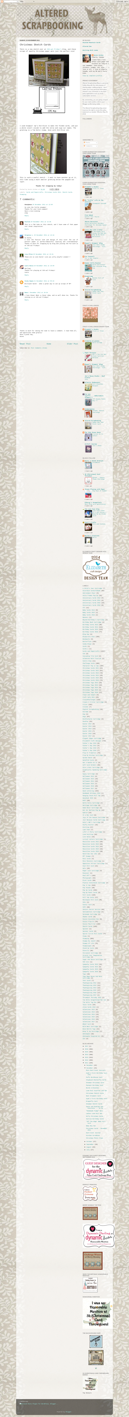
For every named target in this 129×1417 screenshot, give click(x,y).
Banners (85, 617)
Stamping (23, 194)
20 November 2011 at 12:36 (41, 222)
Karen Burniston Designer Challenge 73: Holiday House (96, 224)
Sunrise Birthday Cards (95, 1119)
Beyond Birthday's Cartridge (93, 620)
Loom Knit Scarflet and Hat (96, 1090)
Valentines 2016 (89, 1019)
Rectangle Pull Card (90, 900)
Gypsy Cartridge (89, 774)
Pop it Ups (87, 885)
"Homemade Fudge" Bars (94, 1111)
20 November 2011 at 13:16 (44, 235)
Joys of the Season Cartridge (94, 817)
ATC (84, 607)
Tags (84, 974)
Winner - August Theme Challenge (99, 478)
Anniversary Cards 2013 (91, 598)
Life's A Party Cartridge (92, 832)
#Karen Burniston (91, 221)
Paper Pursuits (90, 353)
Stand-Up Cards (88, 948)
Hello (95, 537)
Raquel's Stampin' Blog (93, 243)
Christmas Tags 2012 (90, 683)
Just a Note (97, 445)
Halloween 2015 (88, 783)
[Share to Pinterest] (58, 189)
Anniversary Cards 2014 (91, 600)
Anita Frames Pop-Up (90, 595)
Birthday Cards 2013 (90, 624)
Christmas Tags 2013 (90, 685)
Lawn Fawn (86, 829)
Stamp (85, 936)
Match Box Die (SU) (90, 854)
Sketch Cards (67, 192)
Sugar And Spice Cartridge (93, 959)
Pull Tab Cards (88, 897)
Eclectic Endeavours (92, 382)
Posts (87, 142)
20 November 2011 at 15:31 (43, 254)
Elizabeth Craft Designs (92, 741)
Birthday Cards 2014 (90, 627)
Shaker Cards (87, 917)
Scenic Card (87, 904)
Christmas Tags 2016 (90, 692)
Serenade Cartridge (90, 914)
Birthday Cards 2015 (90, 629)
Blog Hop (86, 634)
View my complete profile (92, 76)
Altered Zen (87, 46)
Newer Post (25, 344)
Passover (86, 873)
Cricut (85, 704)
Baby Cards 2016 (89, 615)
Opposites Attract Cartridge (93, 863)
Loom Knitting (88, 834)
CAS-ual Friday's (54, 49)
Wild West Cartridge (90, 1026)
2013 (87, 1057)
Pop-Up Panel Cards (90, 892)
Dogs (84, 716)
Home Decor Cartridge (91, 808)
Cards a (85, 649)
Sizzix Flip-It (88, 921)
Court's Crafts (90, 522)
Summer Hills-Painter (93, 263)
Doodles (85, 721)
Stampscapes (87, 946)
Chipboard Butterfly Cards (96, 1080)
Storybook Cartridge (90, 953)
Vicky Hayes (29, 281)
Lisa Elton (29, 254)
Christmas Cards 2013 (91, 673)
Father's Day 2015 (89, 748)
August (89, 1147)
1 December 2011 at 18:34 (38, 292)
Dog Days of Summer (100, 491)
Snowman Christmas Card (95, 1082)
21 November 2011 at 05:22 (44, 281)
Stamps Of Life (88, 943)
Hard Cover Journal (93, 1133)
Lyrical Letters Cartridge (93, 839)
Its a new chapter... (93, 258)
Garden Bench (87, 758)
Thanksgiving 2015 (89, 990)
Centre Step (87, 661)
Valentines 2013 (89, 1012)
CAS (84, 653)
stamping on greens (92, 341)
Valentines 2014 (89, 1014)
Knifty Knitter (88, 825)
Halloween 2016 (88, 786)
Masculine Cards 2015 (91, 849)
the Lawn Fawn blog (92, 509)
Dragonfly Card (91, 1101)
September (90, 1144)
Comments (88, 146)
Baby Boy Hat (91, 1126)
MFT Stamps (87, 856)
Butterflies (87, 641)
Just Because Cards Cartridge (94, 820)
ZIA (84, 1038)
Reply (27, 216)
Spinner (85, 929)
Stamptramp (89, 276)
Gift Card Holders (89, 765)
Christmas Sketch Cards (95, 1093)
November (90, 1068)
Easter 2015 (87, 731)
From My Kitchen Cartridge (93, 755)
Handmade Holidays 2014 (91, 793)
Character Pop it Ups (91, 666)
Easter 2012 (87, 724)
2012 (87, 1060)
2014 (87, 1054)
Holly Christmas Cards (94, 1116)
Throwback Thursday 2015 (92, 997)
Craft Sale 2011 (89, 697)
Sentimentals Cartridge (91, 912)
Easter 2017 (87, 736)
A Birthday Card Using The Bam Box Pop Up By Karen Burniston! (99, 234)
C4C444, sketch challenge (98, 411)
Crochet (85, 707)
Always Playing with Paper (95, 489)
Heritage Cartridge (90, 805)
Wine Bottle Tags (89, 1029)
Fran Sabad (89, 215)
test (86, 379)
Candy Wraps (87, 644)
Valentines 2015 (89, 1017)
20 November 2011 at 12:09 (42, 204)
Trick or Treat (98, 188)
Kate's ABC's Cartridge (91, 822)
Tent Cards (87, 980)
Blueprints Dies (89, 637)
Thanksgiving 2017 (89, 995)
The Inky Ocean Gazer (93, 432)
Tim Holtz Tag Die (89, 1002)
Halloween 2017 (88, 788)
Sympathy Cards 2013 (90, 964)
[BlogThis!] (52, 189)
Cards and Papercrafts (34, 192)
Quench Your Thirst (92, 217)
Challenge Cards (89, 663)
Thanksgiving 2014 (89, 988)
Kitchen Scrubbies (93, 1135)
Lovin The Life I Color (93, 230)
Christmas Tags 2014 (90, 687)
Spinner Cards (88, 931)
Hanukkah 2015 (88, 798)
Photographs (87, 878)
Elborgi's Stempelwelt (93, 502)
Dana (26, 292)
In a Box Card (88, 815)
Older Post (72, 344)
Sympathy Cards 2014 (90, 967)
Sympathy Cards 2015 (90, 969)
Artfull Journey (91, 444)
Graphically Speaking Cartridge (95, 770)
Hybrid (85, 812)
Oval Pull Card (88, 866)
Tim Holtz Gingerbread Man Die (94, 1000)
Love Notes (87, 837)
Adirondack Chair (89, 593)
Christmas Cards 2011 (53, 192)
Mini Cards (87, 858)
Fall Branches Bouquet (98, 385)
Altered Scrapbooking (93, 290)
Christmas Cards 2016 (91, 680)
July (88, 1150)
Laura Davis (29, 266)
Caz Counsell (89, 256)
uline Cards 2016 (89, 1007)
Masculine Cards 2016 (91, 851)
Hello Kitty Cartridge (91, 803)
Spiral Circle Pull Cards (92, 934)
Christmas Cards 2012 (91, 670)
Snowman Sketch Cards (94, 1104)
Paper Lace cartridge (91, 871)
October (89, 1141)
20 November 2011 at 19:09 (44, 266)
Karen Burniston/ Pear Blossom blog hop (99, 266)
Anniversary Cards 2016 (91, 605)
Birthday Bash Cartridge (92, 622)
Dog (84, 714)
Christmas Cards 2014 (91, 675)
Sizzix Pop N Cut (89, 924)
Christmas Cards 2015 (91, 678)
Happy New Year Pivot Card (98, 292)
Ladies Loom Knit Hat (94, 1113)
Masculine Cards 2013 (91, 844)
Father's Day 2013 (89, 743)
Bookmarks (86, 639)
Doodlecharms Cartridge (91, 719)
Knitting (86, 827)
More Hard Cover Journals (95, 1070)
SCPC (84, 907)
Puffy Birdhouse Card (94, 1077)
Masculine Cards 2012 (91, 841)
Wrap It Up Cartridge (91, 1031)
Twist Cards (87, 1005)
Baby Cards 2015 (89, 612)
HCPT (84, 800)
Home (49, 344)
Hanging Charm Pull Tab (91, 795)
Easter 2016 (87, 733)
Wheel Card (87, 1024)
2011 (87, 1063)
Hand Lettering (88, 791)
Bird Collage (97, 342)
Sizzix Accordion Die (91, 919)
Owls (84, 868)
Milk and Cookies (99, 524)
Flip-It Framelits (89, 753)
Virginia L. (29, 235)
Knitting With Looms (90, 50)
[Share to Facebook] (56, 189)
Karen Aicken (98, 55)
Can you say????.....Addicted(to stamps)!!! (94, 395)
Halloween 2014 (88, 781)
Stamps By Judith (89, 941)
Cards (85, 646)
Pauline (27, 222)
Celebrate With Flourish (92, 658)
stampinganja (89, 409)
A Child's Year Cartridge (92, 588)
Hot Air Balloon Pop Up (91, 810)
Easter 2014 (87, 729)
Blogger (68, 1412)
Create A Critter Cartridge (93, 702)
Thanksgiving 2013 (89, 985)
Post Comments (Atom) (39, 348)
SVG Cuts (86, 962)
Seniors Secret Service (91, 909)
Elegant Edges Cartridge (92, 738)
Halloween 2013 (88, 779)
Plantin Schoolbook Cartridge (94, 883)
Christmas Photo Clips (94, 1138)
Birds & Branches (92, 1088)
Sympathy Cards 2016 (90, 971)
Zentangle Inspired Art (91, 1036)
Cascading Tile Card (90, 656)
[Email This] (51, 189)
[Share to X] (54, 189)
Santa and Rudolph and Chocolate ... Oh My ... (96, 1107)
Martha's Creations (92, 536)
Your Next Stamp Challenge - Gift (99, 245)
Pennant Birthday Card (94, 1085)
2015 (87, 1052)
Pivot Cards (87, 880)
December (90, 1065)
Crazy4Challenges (89, 700)
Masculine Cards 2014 (91, 846)
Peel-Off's (87, 875)
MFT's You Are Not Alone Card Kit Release (99, 356)
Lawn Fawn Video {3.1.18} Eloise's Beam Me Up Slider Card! (99, 513)
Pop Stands (87, 888)
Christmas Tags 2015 (90, 690)
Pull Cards (87, 895)
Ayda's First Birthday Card (96, 1098)
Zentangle (86, 1034)
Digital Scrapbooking (91, 709)
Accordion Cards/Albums (91, 590)
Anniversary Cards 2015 (91, 603)
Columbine (96, 462)
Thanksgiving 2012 (89, 983)
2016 (87, 1049)
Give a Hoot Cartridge (91, 767)
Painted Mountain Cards (91, 42)
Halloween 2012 (88, 776)
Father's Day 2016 (89, 750)
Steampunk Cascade (99, 203)
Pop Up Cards (87, 890)
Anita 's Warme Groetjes (94, 461)
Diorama (85, 712)
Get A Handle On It (90, 762)
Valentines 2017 (89, 1022)
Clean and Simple (89, 695)
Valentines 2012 (89, 1009)
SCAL (84, 902)
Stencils (86, 950)
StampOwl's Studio (91, 187)
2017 (87, 1046)
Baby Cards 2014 (89, 610)
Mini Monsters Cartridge (92, 861)
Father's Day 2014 (89, 745)
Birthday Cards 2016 (90, 632)
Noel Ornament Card (93, 1096)
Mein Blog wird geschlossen (95, 504)
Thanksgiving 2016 (89, 992)
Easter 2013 (87, 726)
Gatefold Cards (88, 760)
